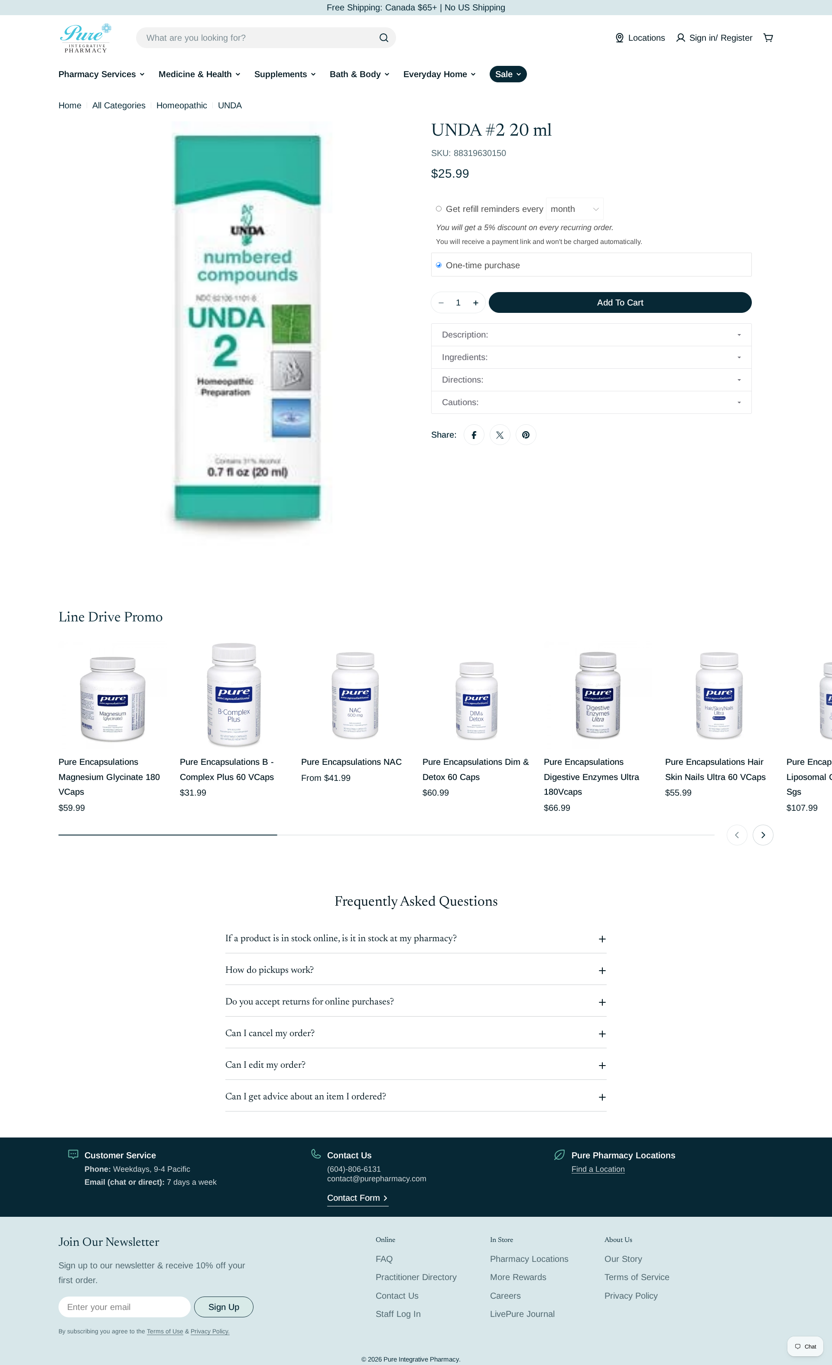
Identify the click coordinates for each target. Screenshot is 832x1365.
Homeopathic (181, 105)
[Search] (384, 37)
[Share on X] (500, 435)
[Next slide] (763, 835)
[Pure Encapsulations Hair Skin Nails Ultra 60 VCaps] (719, 695)
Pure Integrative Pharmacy (421, 1359)
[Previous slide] (737, 835)
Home (69, 105)
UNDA (230, 105)
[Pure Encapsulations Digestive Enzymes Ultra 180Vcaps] (598, 695)
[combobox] (266, 37)
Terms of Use (165, 1331)
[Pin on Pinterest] (526, 435)
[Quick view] (154, 660)
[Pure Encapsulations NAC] (355, 695)
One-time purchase (483, 265)
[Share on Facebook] (474, 435)
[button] (591, 335)
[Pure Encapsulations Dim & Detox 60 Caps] (476, 695)
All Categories (119, 105)
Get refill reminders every (496, 209)
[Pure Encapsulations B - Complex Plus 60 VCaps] (234, 695)
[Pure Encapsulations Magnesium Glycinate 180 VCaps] (112, 695)
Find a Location (598, 1169)
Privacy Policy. (210, 1331)
